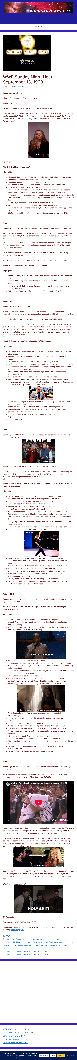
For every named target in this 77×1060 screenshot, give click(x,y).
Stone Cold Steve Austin (13, 945)
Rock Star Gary (47, 942)
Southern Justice (66, 942)
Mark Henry (7, 942)
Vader (52, 945)
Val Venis (59, 945)
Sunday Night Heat (31, 945)
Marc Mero (64, 939)
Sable (56, 942)
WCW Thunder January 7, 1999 (15, 1043)
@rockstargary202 (17, 930)
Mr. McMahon (18, 942)
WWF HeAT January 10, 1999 (15, 1039)
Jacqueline (27, 939)
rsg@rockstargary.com (50, 927)
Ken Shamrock (53, 939)
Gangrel (19, 939)
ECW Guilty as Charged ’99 (14, 1036)
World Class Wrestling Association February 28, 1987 (27, 954)
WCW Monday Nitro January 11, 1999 (18, 1033)
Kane (45, 939)
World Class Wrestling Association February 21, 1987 (27, 951)
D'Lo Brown (10, 939)
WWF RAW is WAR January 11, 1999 (17, 1029)
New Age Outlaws (32, 942)
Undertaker (44, 945)
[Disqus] (38, 992)
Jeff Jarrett (37, 939)
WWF (8, 936)
